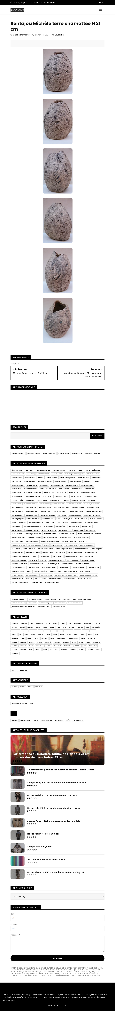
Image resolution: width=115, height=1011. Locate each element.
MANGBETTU (61, 638)
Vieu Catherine (17, 579)
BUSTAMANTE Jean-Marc (82, 599)
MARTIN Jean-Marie (81, 537)
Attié (48, 623)
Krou (62, 635)
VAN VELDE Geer (55, 571)
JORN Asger (50, 523)
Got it (65, 1005)
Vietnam (38, 687)
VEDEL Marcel (85, 571)
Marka (14, 642)
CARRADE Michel (57, 485)
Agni (31, 623)
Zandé (81, 650)
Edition (15, 720)
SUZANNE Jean (53, 564)
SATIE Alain (33, 560)
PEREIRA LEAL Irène (33, 552)
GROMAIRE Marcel (60, 511)
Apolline (30, 474)
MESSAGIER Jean (17, 541)
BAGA (55, 623)
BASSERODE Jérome (35, 599)
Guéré (93, 631)
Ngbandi (66, 642)
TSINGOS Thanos (78, 567)
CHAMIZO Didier (87, 485)
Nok (74, 642)
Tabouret (57, 646)
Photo (35, 720)
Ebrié (40, 631)
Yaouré (64, 650)
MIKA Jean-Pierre (32, 541)
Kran (55, 635)
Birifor (30, 627)
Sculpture (59, 34)
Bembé (22, 627)
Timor (30, 687)
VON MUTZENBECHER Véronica (66, 575)
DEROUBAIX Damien (88, 493)
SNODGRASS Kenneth (19, 564)
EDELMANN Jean (55, 500)
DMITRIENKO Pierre (33, 496)
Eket (47, 631)
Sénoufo (39, 646)
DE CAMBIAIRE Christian (32, 493)
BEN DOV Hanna (93, 474)
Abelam (24, 623)
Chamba (72, 627)
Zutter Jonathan (52, 582)
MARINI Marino (65, 537)
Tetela (78, 646)
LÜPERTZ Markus (50, 534)
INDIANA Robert (96, 519)
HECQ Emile (62, 515)
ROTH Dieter (58, 556)
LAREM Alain (25, 720)
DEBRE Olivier (49, 493)
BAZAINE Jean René (72, 474)
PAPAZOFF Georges (82, 549)
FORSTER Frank (17, 507)
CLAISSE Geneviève (30, 489)
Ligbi (23, 638)
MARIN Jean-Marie (50, 537)
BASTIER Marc (57, 474)
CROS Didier (89, 489)
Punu (88, 642)
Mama (83, 638)
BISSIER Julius (17, 478)
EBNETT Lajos (42, 500)
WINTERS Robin (69, 579)
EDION (66, 500)
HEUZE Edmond (48, 519)
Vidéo (68, 720)
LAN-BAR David (17, 530)
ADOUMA (15, 623)
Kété (90, 635)
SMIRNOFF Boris (88, 560)
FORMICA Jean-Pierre (91, 504)
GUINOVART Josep (76, 511)
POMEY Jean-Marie (75, 552)
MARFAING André (34, 537)
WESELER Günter (55, 579)
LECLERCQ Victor (65, 530)
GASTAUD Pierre (45, 507)
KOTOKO (41, 635)
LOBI (96, 635)
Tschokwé (93, 646)
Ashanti (39, 623)
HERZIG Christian (33, 519)
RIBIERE (34, 556)
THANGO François (18, 567)
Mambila (91, 638)
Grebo (85, 631)
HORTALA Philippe (74, 603)
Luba (29, 638)
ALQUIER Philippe (59, 470)
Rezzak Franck (71, 556)
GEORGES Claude (78, 507)
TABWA (48, 646)
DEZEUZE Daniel (17, 496)
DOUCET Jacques (91, 496)
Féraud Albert (60, 603)
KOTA (33, 635)
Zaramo (90, 650)
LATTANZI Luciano (49, 530)
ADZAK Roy (29, 470)
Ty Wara (23, 650)
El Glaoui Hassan (30, 504)
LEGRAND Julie (77, 453)
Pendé (81, 642)
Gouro (77, 631)
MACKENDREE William (67, 534)
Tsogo (14, 650)
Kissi (48, 635)
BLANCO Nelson (52, 478)
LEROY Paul (78, 530)
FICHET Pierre (45, 504)
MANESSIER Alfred (18, 537)
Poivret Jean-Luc (91, 552)
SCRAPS (43, 560)
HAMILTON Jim (63, 453)
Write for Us (49, 2)
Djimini (24, 631)
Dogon (33, 631)
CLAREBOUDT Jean (45, 603)
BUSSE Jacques (29, 481)
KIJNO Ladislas (76, 523)
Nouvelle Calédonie (19, 703)
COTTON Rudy (77, 489)
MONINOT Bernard (69, 541)
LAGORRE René (74, 526)
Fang (54, 631)
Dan (88, 627)
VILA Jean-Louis (32, 575)
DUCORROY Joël (17, 500)
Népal (22, 687)
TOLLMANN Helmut (49, 567)
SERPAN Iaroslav (73, 560)
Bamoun (97, 623)
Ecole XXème (16, 504)
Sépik (32, 703)
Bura (52, 627)
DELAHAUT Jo (61, 493)
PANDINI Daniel (44, 607)
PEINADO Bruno (17, 552)
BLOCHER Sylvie (64, 599)
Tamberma (68, 646)
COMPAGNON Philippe (48, 489)
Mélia (46, 545)
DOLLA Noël (47, 496)
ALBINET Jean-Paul (43, 470)
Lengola (15, 638)
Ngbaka (57, 642)
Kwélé (83, 635)
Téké (30, 650)
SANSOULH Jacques (19, 560)
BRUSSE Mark (16, 481)
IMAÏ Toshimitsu (81, 519)
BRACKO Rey (96, 478)
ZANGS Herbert (36, 582)
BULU (69, 623)
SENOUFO (96, 642)
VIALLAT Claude (17, 575)
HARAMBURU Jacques (47, 515)
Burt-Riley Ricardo (91, 481)
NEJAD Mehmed (56, 545)
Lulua (36, 638)
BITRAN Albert (30, 478)
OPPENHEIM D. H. (29, 549)
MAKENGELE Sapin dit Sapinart (89, 534)
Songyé (23, 646)
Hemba (14, 635)
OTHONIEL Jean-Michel (64, 549)
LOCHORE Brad (17, 534)
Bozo (45, 627)
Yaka (56, 650)
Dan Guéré (96, 627)
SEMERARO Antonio (56, 560)
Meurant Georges (34, 545)
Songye (14, 646)
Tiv (84, 646)
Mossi (39, 642)
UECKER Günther (18, 571)
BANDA (62, 623)
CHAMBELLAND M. (72, 485)
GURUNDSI (68, 631)
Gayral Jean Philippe (94, 511)
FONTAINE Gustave (74, 504)
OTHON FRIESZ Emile (45, 549)
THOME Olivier (33, 567)
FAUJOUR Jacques (33, 453)
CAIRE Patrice (32, 485)
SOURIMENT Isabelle (92, 453)
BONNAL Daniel (83, 478)
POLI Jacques (60, 552)
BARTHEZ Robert (42, 474)
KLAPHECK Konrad (91, 523)
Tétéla (38, 650)
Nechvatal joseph (86, 545)
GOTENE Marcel (17, 511)
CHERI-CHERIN (16, 489)
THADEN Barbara (82, 564)
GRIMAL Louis (46, 511)
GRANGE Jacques (32, 511)
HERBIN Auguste (75, 515)
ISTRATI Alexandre (19, 523)
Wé (51, 650)
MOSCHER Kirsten (18, 545)
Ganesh (14, 687)
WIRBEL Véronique (84, 579)
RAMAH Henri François (20, 556)
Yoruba (73, 650)
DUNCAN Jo (30, 500)
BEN (82, 474)
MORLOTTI (83, 541)
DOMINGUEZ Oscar (61, 496)
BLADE (40, 478)
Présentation (46, 720)
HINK (58, 519)
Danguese (15, 631)
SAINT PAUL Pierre (86, 556)
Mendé (31, 642)
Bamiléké (87, 623)
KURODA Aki (48, 526)
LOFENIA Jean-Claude (33, 534)
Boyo (38, 627)
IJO (20, 635)
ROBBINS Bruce (45, 556)
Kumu (76, 635)
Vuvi (45, 650)
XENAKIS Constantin (20, 582)
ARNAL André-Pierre (92, 470)
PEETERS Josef (97, 549)
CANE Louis (44, 485)
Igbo (26, 635)
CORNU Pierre (64, 489)
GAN (60, 631)
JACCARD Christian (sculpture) (23, 607)
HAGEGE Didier (31, 515)
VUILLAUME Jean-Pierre (88, 575)
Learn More (53, 1005)
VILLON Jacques (46, 575)
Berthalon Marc (18, 453)
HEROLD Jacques (18, 519)
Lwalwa (45, 638)
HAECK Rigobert (17, 515)
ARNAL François (18, 474)
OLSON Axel (16, 549)
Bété (64, 627)
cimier (98, 650)
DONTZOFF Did (76, 496)
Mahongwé (73, 638)
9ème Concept (17, 470)
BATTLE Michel (50, 599)
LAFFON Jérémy (61, 526)
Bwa (58, 627)
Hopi (13, 670)
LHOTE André (90, 530)
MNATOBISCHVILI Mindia (50, 541)
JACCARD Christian (36, 523)
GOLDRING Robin (93, 507)
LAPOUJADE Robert (32, 530)
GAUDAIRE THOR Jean (61, 507)
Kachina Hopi (23, 670)
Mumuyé (48, 642)
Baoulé (14, 627)
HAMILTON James (49, 453)
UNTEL (29, 571)
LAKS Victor (86, 526)
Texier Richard (93, 567)
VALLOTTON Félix (40, 571)
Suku (31, 646)
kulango (15, 653)
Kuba (69, 635)
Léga (52, 638)
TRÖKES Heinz (64, 567)
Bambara (77, 623)
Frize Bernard (31, 507)
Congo (80, 627)
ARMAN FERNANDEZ (75, 470)
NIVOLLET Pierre (71, 545)
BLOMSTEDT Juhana (67, 478)
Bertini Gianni (75, 481)
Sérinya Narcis (67, 564)
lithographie (78, 720)
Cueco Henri (16, 493)
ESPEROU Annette (78, 500)
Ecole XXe (91, 500)
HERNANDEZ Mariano (92, 515)
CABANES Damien (18, 485)
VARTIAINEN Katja (70, 571)
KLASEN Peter (16, 526)
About (37, 2)
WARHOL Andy (40, 579)
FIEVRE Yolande (58, 504)
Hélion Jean (67, 519)
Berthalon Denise (45, 481)
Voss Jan (29, 579)
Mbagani (23, 642)
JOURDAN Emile (62, 523)
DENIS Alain (73, 493)
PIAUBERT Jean (47, 552)
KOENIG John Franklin (32, 526)
